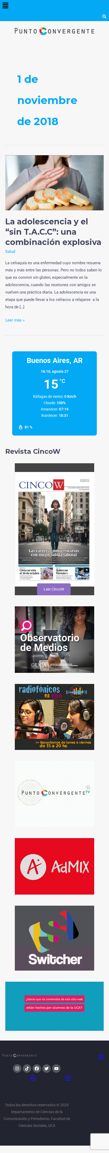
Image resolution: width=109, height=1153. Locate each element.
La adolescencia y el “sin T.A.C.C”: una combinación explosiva (53, 232)
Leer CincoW (53, 589)
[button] (5, 6)
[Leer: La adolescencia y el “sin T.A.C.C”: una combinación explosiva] (54, 182)
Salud (10, 251)
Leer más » (15, 320)
